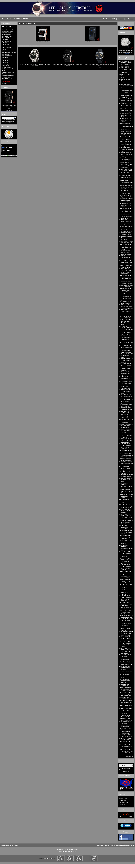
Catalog (9, 19)
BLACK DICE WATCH (21, 19)
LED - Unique (5, 62)
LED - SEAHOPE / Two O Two (9, 52)
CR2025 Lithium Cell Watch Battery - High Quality (126, 120)
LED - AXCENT (5, 37)
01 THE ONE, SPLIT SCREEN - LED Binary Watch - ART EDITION (126, 506)
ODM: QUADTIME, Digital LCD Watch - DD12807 (126, 391)
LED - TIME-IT (5, 57)
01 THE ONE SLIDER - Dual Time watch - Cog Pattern (126, 702)
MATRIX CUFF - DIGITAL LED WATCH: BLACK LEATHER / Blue (127, 328)
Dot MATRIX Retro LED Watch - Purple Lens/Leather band (126, 386)
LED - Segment (5, 54)
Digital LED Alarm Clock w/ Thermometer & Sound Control (127, 396)
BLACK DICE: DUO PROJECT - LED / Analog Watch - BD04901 (127, 138)
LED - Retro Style (6, 51)
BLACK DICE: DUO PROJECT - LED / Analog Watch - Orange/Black (127, 252)
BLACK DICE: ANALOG (8, 28)
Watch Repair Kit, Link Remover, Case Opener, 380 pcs (127, 100)
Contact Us (122, 804)
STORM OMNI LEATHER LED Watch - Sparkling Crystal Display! (127, 623)
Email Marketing (6, 156)
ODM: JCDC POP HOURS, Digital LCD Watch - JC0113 (126, 413)
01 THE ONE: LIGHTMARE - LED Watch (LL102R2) (126, 576)
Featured (5, 87)
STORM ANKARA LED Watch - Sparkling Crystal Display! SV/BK (127, 463)
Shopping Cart (124, 58)
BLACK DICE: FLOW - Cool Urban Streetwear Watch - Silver (126, 746)
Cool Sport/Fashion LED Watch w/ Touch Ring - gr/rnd (127, 401)
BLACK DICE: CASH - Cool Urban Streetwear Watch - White (126, 216)
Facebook (126, 832)
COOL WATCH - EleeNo (7, 78)
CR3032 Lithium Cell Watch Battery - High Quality (126, 205)
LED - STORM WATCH (7, 55)
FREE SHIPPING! (124, 776)
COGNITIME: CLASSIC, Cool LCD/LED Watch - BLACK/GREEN (127, 440)
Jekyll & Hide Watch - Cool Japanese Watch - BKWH (126, 81)
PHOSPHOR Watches (7, 67)
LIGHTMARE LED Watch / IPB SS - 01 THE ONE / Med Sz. (127, 532)
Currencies (122, 761)
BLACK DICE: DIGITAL (7, 29)
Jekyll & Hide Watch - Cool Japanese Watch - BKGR (126, 257)
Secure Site (5, 127)
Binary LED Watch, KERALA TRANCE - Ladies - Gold (126, 638)
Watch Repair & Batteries (8, 75)
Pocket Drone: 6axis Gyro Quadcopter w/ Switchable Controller (126, 689)
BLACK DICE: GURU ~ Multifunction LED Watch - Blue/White (127, 95)
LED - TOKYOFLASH (7, 60)
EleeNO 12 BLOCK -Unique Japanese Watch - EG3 (127, 86)
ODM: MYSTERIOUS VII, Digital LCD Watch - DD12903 (127, 360)
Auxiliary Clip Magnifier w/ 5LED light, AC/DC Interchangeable (127, 200)
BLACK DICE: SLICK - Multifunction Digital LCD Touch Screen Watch (127, 694)
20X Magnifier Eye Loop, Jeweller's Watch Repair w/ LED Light (127, 238)
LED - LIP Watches (6, 47)
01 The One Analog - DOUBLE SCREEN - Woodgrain (126, 668)
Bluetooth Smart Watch (7, 31)
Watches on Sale (6, 77)
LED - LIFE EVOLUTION (8, 46)
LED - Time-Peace (6, 59)
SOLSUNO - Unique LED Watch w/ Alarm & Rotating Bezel (127, 522)
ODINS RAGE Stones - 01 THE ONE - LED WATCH (126, 480)
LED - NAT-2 (5, 49)
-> (7, 26)
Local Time (123, 810)
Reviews (122, 32)
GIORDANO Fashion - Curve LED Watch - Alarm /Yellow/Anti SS (126, 350)
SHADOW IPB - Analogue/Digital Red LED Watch (127, 182)
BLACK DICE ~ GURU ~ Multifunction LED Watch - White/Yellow (127, 262)
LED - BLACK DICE (6, 41)
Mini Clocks (4, 83)
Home (4, 19)
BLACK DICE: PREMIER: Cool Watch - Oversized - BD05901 (35, 64)
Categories (6, 23)
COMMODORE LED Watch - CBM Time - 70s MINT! (127, 154)
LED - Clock (4, 42)
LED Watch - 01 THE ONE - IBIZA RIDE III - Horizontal (126, 511)
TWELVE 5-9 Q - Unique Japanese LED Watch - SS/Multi (127, 496)
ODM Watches (5, 65)
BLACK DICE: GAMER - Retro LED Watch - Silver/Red (127, 612)
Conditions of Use (123, 802)
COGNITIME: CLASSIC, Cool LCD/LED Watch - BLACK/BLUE (127, 430)
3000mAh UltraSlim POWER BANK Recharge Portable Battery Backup (127, 306)
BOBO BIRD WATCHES (7, 32)
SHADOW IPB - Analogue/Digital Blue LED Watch (126, 607)
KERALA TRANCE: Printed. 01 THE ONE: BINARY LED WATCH (126, 663)
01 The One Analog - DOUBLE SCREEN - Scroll (126, 501)
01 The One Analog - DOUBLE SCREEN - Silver (126, 676)
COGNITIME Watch (6, 34)
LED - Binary (5, 39)
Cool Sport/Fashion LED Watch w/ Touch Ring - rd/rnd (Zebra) (127, 421)
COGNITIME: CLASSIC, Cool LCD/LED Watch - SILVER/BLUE (127, 435)
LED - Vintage (5, 64)
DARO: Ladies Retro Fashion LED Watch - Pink (126, 373)
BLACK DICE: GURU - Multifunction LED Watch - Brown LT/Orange (127, 110)
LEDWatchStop (73, 849)
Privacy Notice (122, 800)
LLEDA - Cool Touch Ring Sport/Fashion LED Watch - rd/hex (127, 378)
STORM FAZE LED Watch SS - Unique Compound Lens (125, 468)
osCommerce (71, 851)
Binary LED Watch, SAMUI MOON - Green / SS (127, 491)
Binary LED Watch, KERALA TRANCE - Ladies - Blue (126, 581)
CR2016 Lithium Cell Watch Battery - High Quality (126, 105)
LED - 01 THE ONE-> (7, 36)
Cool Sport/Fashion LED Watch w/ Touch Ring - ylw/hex (127, 355)
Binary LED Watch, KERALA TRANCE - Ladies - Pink (126, 628)
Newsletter (5, 142)
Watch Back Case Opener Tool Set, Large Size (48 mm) (126, 90)
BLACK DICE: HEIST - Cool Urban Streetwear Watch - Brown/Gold (126, 159)
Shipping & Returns (123, 798)
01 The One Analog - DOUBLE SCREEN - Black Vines (126, 681)
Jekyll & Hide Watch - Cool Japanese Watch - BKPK (126, 76)
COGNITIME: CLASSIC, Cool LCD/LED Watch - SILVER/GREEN (127, 426)
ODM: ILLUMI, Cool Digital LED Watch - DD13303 (126, 368)
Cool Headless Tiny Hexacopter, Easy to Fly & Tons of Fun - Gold (127, 455)
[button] (109, 19)
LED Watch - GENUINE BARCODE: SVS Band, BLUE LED (127, 542)
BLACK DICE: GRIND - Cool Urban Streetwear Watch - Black (9, 107)
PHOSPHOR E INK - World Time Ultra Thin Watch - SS (126, 527)
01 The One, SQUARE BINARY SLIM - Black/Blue (126, 592)
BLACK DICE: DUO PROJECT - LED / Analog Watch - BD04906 (127, 751)
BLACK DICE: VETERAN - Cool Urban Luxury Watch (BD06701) (127, 633)
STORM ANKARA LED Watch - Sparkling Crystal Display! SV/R (127, 537)
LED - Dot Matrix (6, 44)
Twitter (126, 821)
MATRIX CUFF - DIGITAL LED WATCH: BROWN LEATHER (126, 332)
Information (122, 794)
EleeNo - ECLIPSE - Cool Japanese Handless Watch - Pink (127, 177)
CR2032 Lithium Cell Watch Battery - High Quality (126, 115)
